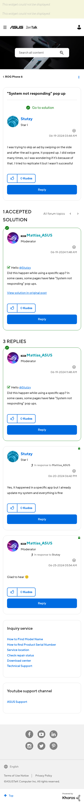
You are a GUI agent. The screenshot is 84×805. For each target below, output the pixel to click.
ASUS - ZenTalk (23, 27)
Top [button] (11, 796)
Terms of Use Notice (16, 776)
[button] (12, 178)
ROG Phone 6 (14, 77)
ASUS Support (17, 702)
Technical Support (19, 666)
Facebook (29, 730)
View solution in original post (27, 293)
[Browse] (6, 27)
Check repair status (20, 655)
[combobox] (42, 52)
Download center (19, 661)
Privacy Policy (43, 776)
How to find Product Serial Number (31, 645)
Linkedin (53, 730)
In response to (52, 465)
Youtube (41, 730)
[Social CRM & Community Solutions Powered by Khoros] (71, 797)
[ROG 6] (70, 214)
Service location (18, 650)
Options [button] (78, 76)
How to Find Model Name (25, 639)
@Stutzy (25, 268)
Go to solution (43, 108)
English (14, 767)
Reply (42, 190)
